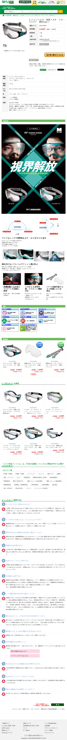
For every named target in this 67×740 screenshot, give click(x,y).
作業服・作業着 (19, 473)
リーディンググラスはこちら (19, 656)
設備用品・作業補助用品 (21, 484)
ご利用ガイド (6, 723)
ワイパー (28, 488)
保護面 (58, 473)
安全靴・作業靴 (8, 473)
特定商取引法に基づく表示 (31, 725)
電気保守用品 (19, 488)
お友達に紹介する (52, 69)
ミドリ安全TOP (7, 15)
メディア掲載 (49, 730)
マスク (18, 477)
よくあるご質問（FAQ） (9, 725)
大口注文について (7, 732)
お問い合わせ (6, 728)
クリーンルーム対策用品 (41, 488)
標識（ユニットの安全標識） (35, 481)
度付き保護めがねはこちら (19, 651)
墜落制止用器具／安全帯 (39, 477)
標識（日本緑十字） (18, 481)
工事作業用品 (34, 484)
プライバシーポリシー (51, 728)
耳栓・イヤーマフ (8, 477)
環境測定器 (7, 481)
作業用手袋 (27, 477)
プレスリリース (49, 732)
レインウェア (31, 473)
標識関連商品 (7, 484)
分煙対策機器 (45, 484)
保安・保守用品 (8, 488)
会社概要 (47, 725)
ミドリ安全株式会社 (50, 723)
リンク (25, 728)
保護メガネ (15, 15)
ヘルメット (41, 473)
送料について (27, 723)
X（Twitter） (27, 730)
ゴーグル (22, 15)
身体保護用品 (53, 477)
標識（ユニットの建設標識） (54, 481)
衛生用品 (54, 484)
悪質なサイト (6, 730)
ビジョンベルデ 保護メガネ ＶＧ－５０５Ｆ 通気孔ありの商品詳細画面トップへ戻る (38, 709)
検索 (60, 11)
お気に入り (43, 69)
